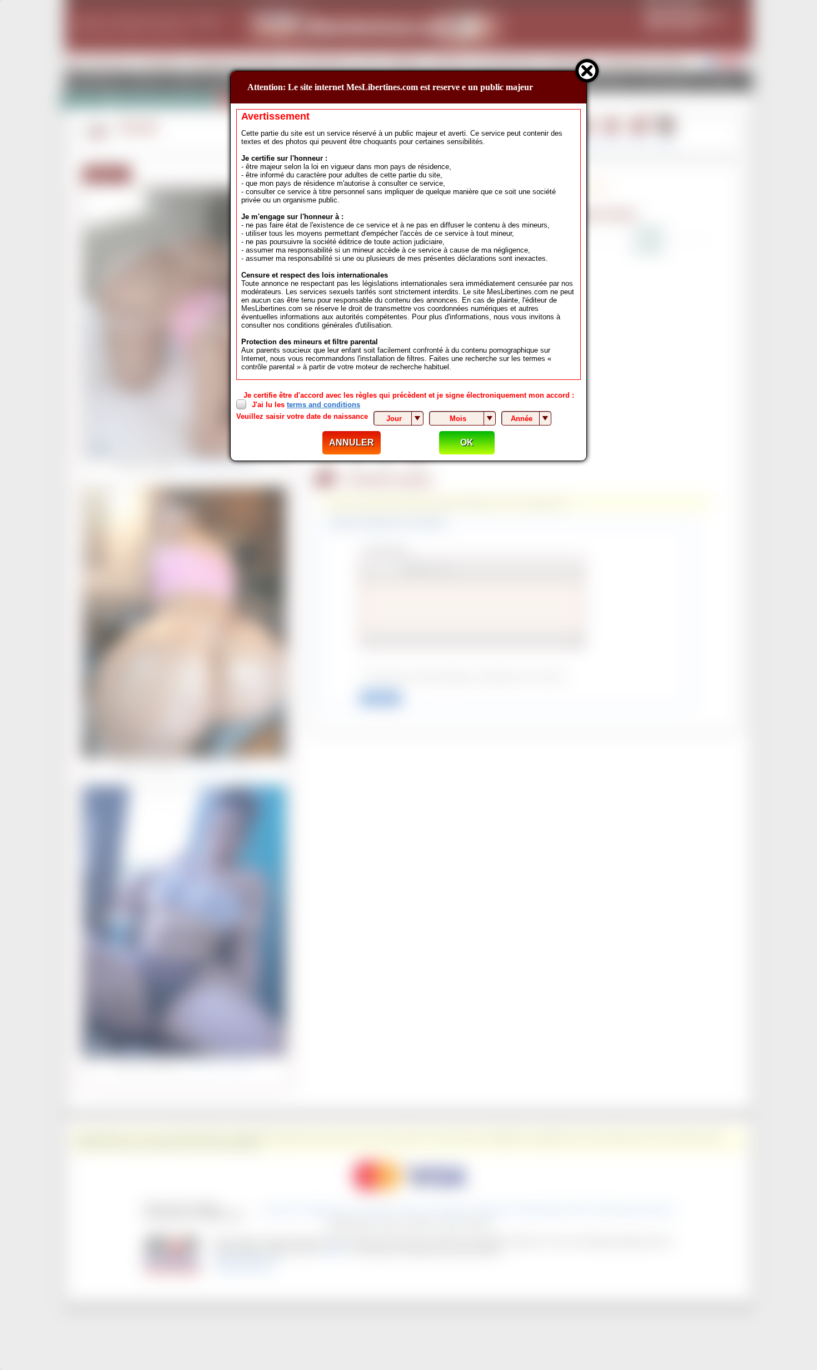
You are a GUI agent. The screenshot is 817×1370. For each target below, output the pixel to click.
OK (467, 442)
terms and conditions (323, 404)
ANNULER (351, 442)
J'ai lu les (306, 404)
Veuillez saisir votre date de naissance (302, 416)
